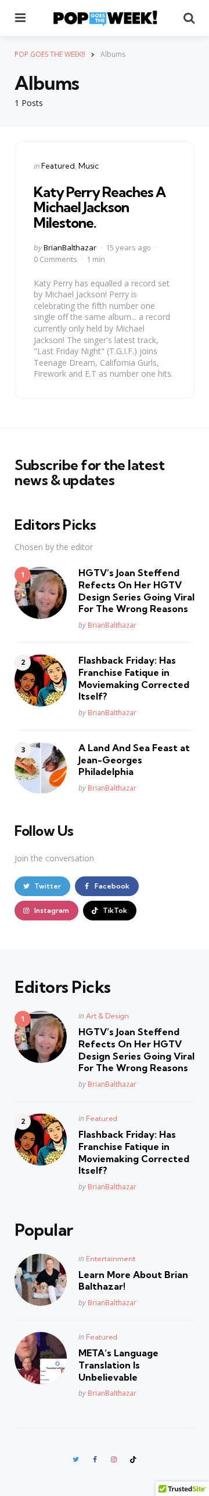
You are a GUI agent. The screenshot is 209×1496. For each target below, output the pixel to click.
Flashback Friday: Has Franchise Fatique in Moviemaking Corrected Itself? (133, 678)
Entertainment (110, 1258)
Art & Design (107, 1015)
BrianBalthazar (70, 247)
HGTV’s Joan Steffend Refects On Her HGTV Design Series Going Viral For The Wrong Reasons (136, 590)
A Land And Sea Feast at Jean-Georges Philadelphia (134, 760)
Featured (58, 165)
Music (88, 165)
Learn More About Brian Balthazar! (133, 1281)
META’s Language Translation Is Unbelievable (118, 1365)
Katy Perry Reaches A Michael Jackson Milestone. (99, 207)
